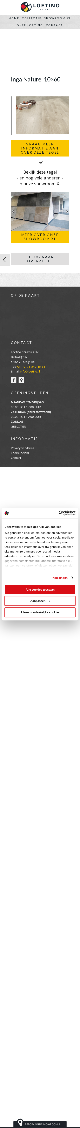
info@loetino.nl (30, 371)
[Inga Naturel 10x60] (42, 132)
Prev (13, 211)
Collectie (31, 18)
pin (21, 380)
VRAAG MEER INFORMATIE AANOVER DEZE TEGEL (40, 148)
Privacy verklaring (22, 448)
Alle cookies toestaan (40, 589)
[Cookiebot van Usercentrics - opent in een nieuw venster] (59, 513)
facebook (14, 380)
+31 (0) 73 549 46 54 (31, 366)
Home (14, 18)
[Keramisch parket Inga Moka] (5, 260)
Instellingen (60, 577)
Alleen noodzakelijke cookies (40, 612)
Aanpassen (37, 600)
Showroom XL (57, 18)
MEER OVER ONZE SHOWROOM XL (40, 237)
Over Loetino (30, 25)
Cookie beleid (20, 453)
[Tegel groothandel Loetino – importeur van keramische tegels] (40, 7)
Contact (54, 25)
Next (67, 211)
